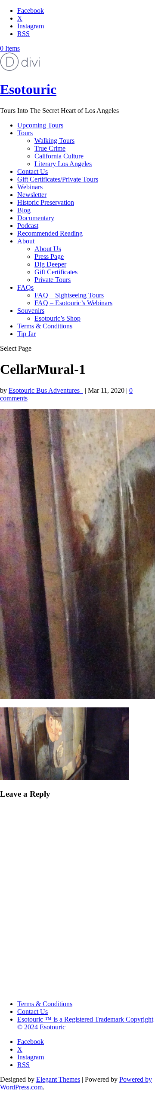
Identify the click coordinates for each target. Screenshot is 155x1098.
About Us (47, 248)
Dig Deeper (50, 264)
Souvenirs (30, 310)
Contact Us (32, 171)
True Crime (49, 148)
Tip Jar (26, 333)
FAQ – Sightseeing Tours (69, 295)
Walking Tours (54, 140)
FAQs (25, 287)
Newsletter (31, 194)
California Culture (59, 156)
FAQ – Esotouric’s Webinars (73, 302)
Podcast (27, 225)
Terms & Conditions (44, 326)
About (25, 241)
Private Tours (52, 279)
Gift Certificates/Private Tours (57, 179)
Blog (24, 210)
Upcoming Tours (40, 125)
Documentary (35, 217)
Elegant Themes (58, 1079)
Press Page (49, 256)
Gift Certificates (56, 272)
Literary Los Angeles (63, 163)
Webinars (30, 187)
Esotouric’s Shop (57, 318)
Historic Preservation (45, 202)
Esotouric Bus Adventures (46, 390)
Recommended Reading (50, 233)
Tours (25, 132)
